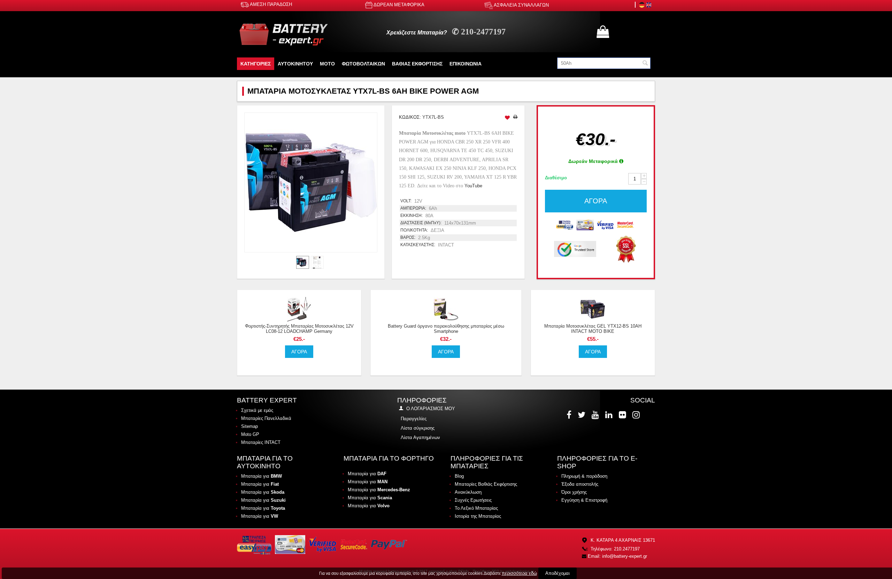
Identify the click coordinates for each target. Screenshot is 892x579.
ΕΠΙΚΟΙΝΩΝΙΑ (465, 63)
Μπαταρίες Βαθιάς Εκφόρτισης (486, 484)
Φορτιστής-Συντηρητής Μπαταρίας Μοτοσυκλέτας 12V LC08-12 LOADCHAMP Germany (299, 328)
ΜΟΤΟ (327, 63)
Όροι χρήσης (574, 492)
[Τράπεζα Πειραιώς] (565, 224)
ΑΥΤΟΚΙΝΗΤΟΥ (295, 63)
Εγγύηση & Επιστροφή (584, 500)
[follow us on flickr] (623, 414)
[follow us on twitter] (582, 414)
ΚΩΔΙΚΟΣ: (410, 117)
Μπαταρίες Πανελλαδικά (266, 418)
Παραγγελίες (413, 418)
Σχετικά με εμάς (257, 410)
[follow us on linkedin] (609, 414)
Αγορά (595, 201)
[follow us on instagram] (636, 414)
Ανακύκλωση (468, 492)
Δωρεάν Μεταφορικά (593, 161)
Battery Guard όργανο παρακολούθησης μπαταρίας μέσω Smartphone (446, 328)
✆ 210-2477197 (479, 31)
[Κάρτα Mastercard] (625, 224)
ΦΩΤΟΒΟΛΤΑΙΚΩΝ (363, 63)
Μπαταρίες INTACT (260, 442)
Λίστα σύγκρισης (418, 428)
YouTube (473, 185)
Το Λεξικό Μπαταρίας (476, 508)
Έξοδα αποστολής (579, 484)
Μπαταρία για (261, 476)
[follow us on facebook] (570, 414)
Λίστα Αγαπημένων (420, 437)
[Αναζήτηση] (645, 63)
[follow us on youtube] (596, 414)
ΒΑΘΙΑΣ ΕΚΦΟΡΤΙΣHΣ (417, 63)
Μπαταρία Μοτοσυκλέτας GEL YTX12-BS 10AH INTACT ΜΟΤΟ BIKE (592, 328)
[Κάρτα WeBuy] (585, 224)
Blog (459, 476)
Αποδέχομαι (557, 573)
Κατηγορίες (255, 63)
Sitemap (249, 426)
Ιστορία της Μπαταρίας (478, 516)
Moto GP (250, 434)
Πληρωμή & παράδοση (584, 476)
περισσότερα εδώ (519, 573)
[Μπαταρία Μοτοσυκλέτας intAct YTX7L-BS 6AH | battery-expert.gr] (311, 182)
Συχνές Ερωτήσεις (473, 500)
